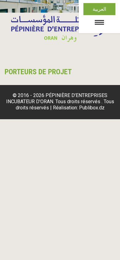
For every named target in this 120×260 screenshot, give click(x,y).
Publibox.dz (92, 108)
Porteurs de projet (38, 71)
